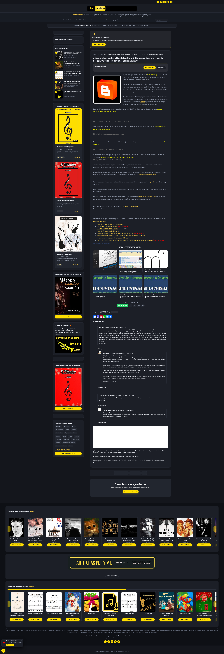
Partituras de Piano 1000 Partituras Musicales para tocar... (72, 82)
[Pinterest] (171, 2)
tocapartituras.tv (144, 25)
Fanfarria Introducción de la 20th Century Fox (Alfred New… (204, 539)
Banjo (67, 429)
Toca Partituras (108, 410)
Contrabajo (66, 439)
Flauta (70, 446)
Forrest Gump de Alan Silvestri (35, 539)
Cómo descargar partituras (113, 20)
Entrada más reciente (121, 473)
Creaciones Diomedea (106, 395)
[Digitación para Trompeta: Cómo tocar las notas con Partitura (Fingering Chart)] (59, 75)
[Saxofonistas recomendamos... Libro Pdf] (68, 295)
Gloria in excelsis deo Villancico (147, 614)
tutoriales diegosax (99, 221)
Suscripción (126, 20)
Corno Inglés (75, 439)
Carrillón (58, 436)
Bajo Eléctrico (59, 429)
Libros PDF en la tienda (110, 25)
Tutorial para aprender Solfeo (107, 226)
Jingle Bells (72, 613)
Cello (64, 436)
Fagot (64, 446)
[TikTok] (161, 2)
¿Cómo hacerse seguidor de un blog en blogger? (113, 238)
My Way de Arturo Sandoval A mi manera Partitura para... (72, 53)
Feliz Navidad (129, 613)
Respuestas (102, 349)
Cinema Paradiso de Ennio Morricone (54, 539)
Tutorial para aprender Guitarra (107, 229)
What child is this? (110, 613)
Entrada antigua (135, 473)
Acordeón (58, 426)
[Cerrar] (21, 640)
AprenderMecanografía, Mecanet (108, 231)
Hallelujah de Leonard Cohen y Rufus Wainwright (73, 539)
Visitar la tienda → (98, 44)
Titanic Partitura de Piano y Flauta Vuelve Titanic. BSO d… (16, 539)
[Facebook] (157, 2)
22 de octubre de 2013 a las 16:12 (124, 410)
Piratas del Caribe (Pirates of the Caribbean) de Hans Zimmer (92, 539)
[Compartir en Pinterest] (143, 305)
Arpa (73, 426)
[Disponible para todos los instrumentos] (68, 387)
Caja (66, 433)
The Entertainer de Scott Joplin (166, 539)
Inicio (58, 20)
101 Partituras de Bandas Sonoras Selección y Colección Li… (110, 539)
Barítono (74, 429)
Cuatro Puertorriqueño (69, 442)
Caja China (73, 433)
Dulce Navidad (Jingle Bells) (54, 614)
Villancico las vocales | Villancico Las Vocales (204, 614)
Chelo (70, 436)
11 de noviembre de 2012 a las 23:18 (122, 353)
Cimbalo (77, 436)
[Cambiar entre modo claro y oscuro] (3, 651)
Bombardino (59, 433)
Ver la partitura (149, 67)
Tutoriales (100, 54)
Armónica (66, 426)
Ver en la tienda (68, 316)
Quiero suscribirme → (130, 491)
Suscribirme (10, 644)
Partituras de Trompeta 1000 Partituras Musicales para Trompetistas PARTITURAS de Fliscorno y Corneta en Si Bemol (68, 331)
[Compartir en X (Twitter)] (134, 305)
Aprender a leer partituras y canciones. (110, 224)
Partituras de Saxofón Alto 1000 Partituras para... (72, 92)
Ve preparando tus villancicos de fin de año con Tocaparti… (185, 614)
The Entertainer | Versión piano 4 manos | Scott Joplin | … (147, 539)
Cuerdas (58, 446)
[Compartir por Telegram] (139, 305)
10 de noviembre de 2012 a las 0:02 (115, 327)
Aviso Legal (123, 649)
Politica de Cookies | (115, 649)
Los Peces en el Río (166, 613)
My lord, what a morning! (16, 613)
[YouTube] (164, 2)
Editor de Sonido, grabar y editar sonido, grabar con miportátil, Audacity (121, 235)
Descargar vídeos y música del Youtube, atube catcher (115, 233)
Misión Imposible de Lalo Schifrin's (185, 539)
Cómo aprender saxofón (97, 20)
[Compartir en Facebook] (130, 305)
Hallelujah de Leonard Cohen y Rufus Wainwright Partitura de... (72, 62)
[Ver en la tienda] (112, 563)
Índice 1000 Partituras (67, 20)
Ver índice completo (68, 453)
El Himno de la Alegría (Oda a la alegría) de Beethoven (129, 539)
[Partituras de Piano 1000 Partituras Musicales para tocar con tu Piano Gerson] (59, 85)
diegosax (106, 353)
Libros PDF (161, 67)
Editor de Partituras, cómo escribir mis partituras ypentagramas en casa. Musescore (125, 240)
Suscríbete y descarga (128, 25)
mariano (101, 327)
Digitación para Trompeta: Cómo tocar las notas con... (72, 72)
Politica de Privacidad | (103, 649)
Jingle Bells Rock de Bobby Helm (91, 614)
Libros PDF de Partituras (82, 20)
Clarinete (58, 439)
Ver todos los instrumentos (63, 449)
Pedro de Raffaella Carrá (35, 613)
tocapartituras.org (78, 14)
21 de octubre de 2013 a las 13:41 (124, 395)
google (142, 102)
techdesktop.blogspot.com (147, 174)
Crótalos (58, 442)
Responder (102, 343)
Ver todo (32, 511)
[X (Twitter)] (167, 2)
